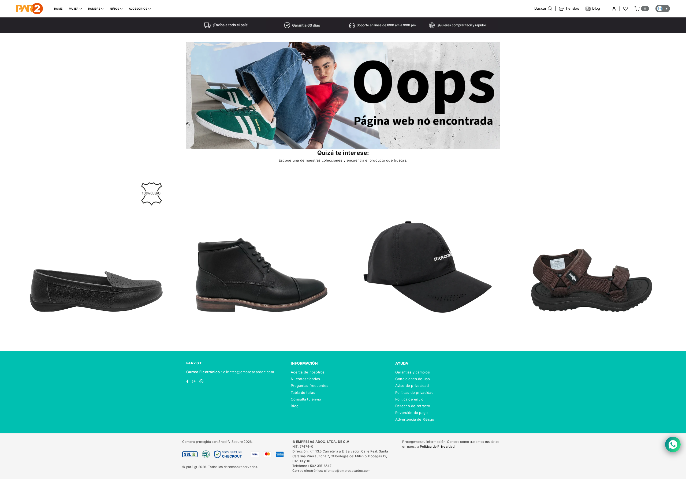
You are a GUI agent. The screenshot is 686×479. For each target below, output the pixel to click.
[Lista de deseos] (625, 8)
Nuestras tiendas (305, 379)
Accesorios (138, 8)
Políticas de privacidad (414, 392)
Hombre (94, 8)
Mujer (74, 8)
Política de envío (409, 399)
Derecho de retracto (412, 406)
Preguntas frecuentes (309, 385)
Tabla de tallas (303, 392)
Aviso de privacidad (412, 385)
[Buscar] (543, 8)
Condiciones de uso (412, 379)
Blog (295, 406)
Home (58, 8)
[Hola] (614, 8)
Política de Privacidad (437, 446)
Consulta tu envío (306, 399)
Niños (115, 8)
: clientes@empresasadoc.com (247, 372)
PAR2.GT (194, 363)
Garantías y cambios (412, 372)
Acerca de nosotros (308, 372)
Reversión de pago (411, 412)
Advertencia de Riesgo (414, 419)
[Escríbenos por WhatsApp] (673, 444)
